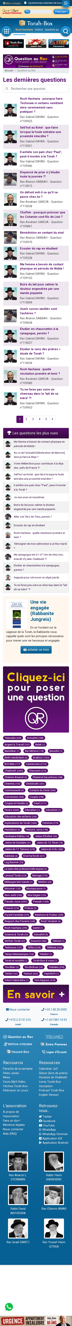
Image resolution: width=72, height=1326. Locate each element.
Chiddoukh (35, 783)
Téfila (34, 947)
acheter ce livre (38, 650)
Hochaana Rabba (17, 836)
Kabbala (11, 855)
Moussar (13, 888)
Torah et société (16, 960)
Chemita (12, 783)
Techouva (13, 947)
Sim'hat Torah (15, 940)
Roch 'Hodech (51, 921)
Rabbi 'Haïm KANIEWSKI (54, 1177)
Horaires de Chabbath (53, 1077)
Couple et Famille (16, 803)
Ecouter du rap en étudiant (39, 248)
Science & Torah (16, 934)
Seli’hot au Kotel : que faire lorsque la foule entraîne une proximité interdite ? (40, 132)
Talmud (58, 940)
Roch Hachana (24, 29)
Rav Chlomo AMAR (54, 1208)
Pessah (41, 901)
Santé (38, 927)
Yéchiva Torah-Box (15, 1086)
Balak (40, 744)
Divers (12, 809)
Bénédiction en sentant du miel (42, 232)
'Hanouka (13, 737)
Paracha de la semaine (18, 1069)
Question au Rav (54, 29)
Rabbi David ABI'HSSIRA (18, 1211)
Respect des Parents (20, 921)
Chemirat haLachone (48, 777)
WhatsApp (49, 1129)
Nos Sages (37, 895)
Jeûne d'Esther (46, 836)
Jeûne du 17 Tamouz (20, 849)
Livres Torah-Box (50, 1082)
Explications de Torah (21, 822)
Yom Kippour (44, 980)
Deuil (40, 803)
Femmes (50, 822)
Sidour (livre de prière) (53, 1073)
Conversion (14, 796)
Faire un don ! (11, 1120)
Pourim (12, 908)
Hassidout (12, 829)
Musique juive (36, 888)
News (6, 1077)
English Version (49, 1095)
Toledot (45, 954)
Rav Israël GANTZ (18, 1242)
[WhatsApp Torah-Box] (66, 3)
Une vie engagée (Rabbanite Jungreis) (42, 610)
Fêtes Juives (11, 1073)
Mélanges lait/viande (19, 881)
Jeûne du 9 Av (52, 849)
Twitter (47, 1116)
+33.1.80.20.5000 (56, 1009)
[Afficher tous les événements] (25, 3)
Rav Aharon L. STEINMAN (18, 1177)
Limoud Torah (16, 875)
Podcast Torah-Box (51, 1090)
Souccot (39, 940)
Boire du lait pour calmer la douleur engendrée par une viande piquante (39, 289)
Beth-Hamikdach (16, 757)
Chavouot (37, 770)
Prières (31, 908)
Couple (37, 796)
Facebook (48, 1121)
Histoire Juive (37, 829)
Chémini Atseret (16, 777)
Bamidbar (12, 750)
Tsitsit (11, 973)
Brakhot (41, 757)
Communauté (14, 790)
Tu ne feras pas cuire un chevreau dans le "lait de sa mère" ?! (39, 394)
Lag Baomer (14, 862)
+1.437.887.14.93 (56, 1020)
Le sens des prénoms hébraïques (26, 868)
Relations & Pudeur (49, 914)
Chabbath (14, 770)
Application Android (55, 1143)
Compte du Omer (42, 790)
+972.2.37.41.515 (20, 1020)
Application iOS (52, 1138)
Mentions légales (14, 1125)
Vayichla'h (51, 973)
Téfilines (54, 947)
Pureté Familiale (17, 914)
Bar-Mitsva (34, 750)
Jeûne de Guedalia (18, 842)
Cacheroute (36, 763)
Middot (44, 881)
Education (32, 809)
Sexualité (41, 934)
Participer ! (61, 11)
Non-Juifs (13, 895)
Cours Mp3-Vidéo (14, 1082)
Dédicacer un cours (15, 1090)
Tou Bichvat (33, 967)
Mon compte (13, 3)
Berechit (56, 750)
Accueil (9, 70)
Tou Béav (12, 967)
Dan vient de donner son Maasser (47, 3)
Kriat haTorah (34, 855)
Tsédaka (56, 967)
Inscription (46, 1086)
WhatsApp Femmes (55, 1134)
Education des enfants (21, 816)
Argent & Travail (17, 744)
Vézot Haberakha (17, 980)
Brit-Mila (12, 763)
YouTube (48, 1125)
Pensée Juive (16, 901)
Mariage (40, 875)
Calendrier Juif (48, 1069)
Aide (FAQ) (10, 1133)
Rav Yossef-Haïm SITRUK (54, 1244)
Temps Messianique (19, 954)
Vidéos (39, 29)
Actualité (35, 737)
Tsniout (30, 973)
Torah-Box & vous (45, 960)
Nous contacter (20, 1009)
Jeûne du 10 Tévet (49, 842)
